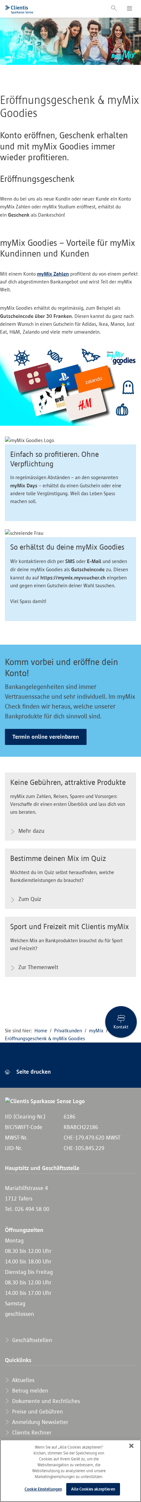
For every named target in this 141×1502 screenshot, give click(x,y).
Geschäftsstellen (31, 1340)
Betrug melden (29, 1390)
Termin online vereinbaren (45, 736)
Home (40, 1030)
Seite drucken (33, 1072)
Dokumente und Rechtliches (45, 1401)
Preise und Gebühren (36, 1411)
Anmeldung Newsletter (39, 1422)
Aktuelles (22, 1380)
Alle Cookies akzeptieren (93, 1489)
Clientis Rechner (30, 1432)
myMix (96, 1030)
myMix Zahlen (53, 274)
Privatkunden (68, 1030)
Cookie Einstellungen (43, 1489)
